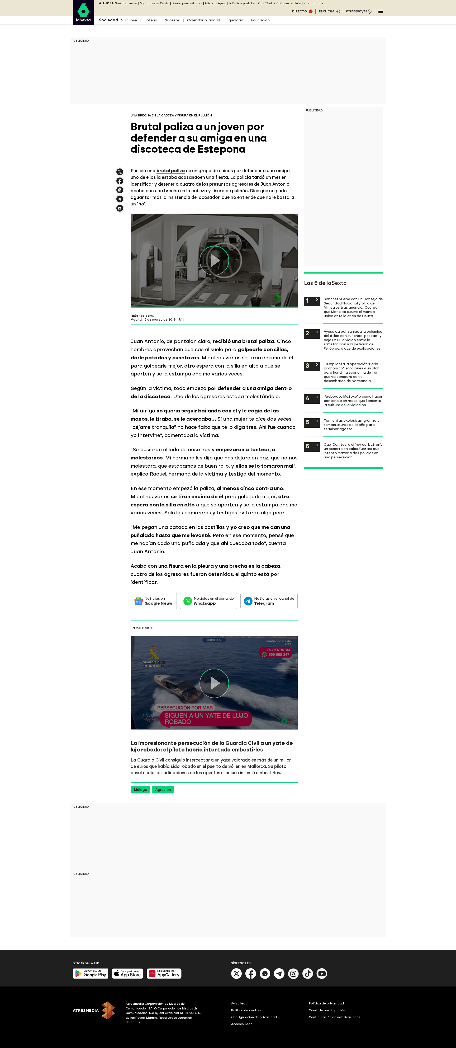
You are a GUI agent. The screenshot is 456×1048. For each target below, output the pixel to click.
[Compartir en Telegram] (119, 201)
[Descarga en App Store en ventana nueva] (127, 977)
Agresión (163, 789)
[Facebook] (250, 978)
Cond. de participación (327, 1010)
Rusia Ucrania (313, 3)
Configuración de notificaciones (334, 1017)
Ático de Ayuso (215, 3)
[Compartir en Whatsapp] (119, 192)
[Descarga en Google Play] (90, 977)
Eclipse (130, 20)
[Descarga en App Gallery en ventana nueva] (164, 977)
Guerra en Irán (290, 3)
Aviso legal (239, 1003)
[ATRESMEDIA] (96, 1014)
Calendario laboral (203, 20)
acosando (189, 177)
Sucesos (172, 20)
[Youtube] (321, 978)
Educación (260, 20)
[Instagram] (293, 978)
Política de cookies (246, 1010)
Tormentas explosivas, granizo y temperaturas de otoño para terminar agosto (351, 424)
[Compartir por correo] (119, 210)
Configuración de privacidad (254, 1017)
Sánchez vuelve (126, 3)
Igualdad (235, 20)
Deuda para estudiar (187, 3)
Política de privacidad (326, 1003)
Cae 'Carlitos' (268, 3)
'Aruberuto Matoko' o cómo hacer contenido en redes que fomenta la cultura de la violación (353, 400)
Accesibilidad (242, 1024)
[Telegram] (279, 978)
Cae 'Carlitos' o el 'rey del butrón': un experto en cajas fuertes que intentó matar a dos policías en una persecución (353, 450)
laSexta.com (142, 316)
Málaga (140, 789)
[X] (119, 174)
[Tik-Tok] (307, 978)
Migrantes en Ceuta (154, 3)
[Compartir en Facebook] (119, 183)
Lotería (150, 20)
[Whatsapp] (264, 978)
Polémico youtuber (242, 3)
